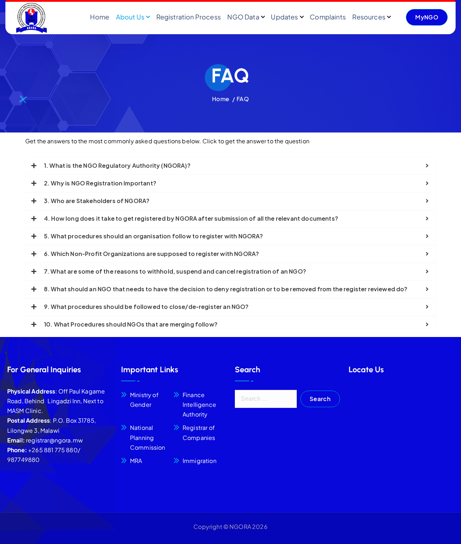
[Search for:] (266, 399)
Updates (284, 17)
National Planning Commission (147, 437)
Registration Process (188, 17)
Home (99, 17)
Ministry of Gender (144, 399)
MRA (136, 460)
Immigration (199, 460)
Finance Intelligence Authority (199, 404)
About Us (130, 17)
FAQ (243, 99)
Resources (368, 17)
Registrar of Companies (199, 432)
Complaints (328, 17)
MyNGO (426, 17)
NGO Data (243, 17)
